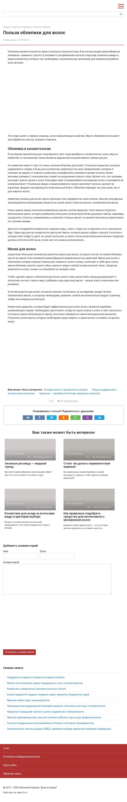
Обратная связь (12, 773)
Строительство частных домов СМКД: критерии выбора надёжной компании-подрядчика (59, 728)
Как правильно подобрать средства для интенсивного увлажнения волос (84, 517)
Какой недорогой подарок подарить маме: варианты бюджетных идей (48, 694)
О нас (6, 748)
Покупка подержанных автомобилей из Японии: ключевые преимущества (50, 723)
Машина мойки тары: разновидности (28, 700)
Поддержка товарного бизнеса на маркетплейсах (36, 677)
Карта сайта (9, 765)
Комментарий (11, 562)
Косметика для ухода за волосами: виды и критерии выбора (30, 515)
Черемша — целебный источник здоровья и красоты (69, 393)
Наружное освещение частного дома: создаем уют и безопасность (45, 711)
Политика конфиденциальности (21, 756)
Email (43, 551)
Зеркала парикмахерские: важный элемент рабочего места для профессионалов (54, 717)
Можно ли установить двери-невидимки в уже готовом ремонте (45, 683)
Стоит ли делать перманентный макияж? (87, 465)
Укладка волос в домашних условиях (66, 389)
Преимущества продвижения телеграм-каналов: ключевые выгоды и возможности (56, 706)
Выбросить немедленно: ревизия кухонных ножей (36, 688)
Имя (5, 551)
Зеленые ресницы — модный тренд (25, 465)
